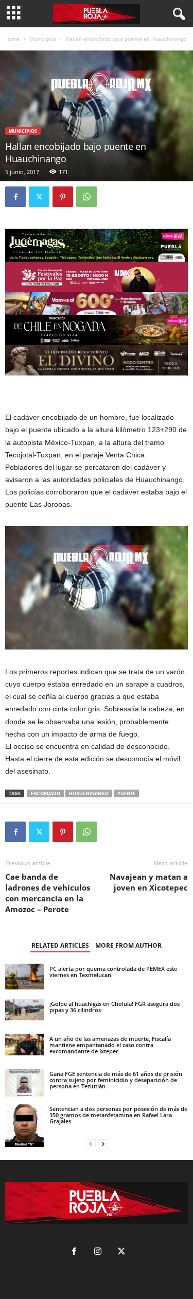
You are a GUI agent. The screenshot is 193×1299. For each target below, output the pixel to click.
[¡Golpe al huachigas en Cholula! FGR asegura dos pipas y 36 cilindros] (24, 1009)
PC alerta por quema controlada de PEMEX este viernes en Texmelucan (113, 972)
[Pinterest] (62, 196)
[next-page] (103, 1144)
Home (12, 38)
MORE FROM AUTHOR (128, 945)
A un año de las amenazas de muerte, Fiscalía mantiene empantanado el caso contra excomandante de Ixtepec (110, 1045)
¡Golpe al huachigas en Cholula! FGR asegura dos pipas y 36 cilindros (114, 1007)
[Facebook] (15, 196)
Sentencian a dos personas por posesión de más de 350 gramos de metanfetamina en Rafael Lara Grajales (118, 1115)
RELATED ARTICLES (60, 945)
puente (126, 793)
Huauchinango (89, 793)
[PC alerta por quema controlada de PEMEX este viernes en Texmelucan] (24, 976)
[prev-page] (90, 1144)
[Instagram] (98, 1252)
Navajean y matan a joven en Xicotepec (149, 882)
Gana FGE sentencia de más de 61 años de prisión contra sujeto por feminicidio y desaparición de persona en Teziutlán (115, 1080)
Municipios (42, 38)
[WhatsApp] (86, 196)
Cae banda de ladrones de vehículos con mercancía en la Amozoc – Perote (47, 892)
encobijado (45, 793)
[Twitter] (39, 196)
